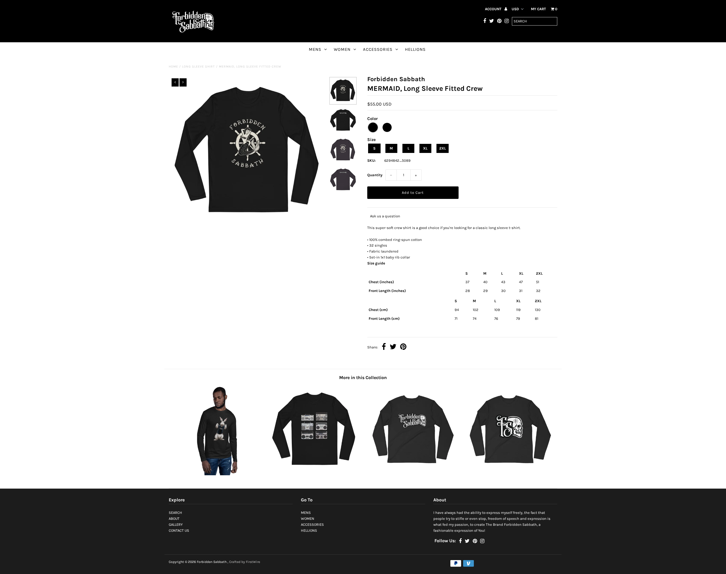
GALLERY (176, 524)
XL (425, 148)
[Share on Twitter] (393, 347)
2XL (442, 148)
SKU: (371, 160)
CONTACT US (179, 530)
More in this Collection (363, 377)
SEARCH (175, 512)
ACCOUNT (493, 9)
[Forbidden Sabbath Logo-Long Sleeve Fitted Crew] (411, 474)
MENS (315, 49)
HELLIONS (415, 49)
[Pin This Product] (403, 347)
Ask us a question (385, 216)
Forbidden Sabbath (212, 562)
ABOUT (174, 518)
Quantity (375, 175)
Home (173, 66)
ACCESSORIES (377, 49)
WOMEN (342, 49)
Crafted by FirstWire (244, 562)
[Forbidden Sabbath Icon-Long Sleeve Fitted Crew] (508, 474)
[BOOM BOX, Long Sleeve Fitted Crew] (314, 474)
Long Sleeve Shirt (198, 66)
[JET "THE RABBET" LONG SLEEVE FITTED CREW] (217, 474)
